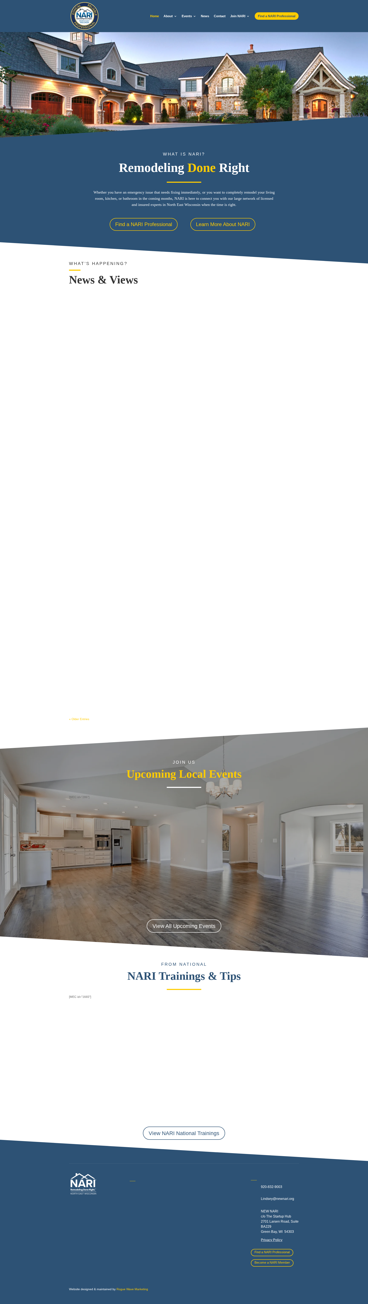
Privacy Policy (271, 1240)
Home (154, 16)
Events (187, 16)
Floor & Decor (140, 1243)
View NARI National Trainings (184, 1133)
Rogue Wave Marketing (132, 1289)
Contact (220, 16)
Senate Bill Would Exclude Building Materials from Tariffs (119, 301)
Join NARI (237, 16)
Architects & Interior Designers (152, 1204)
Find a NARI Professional (143, 224)
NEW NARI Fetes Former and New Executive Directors (117, 490)
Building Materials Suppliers (151, 1214)
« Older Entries (79, 719)
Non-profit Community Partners (213, 1207)
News (205, 16)
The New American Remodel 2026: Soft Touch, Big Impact (119, 679)
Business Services (144, 1223)
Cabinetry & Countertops (148, 1233)
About (168, 16)
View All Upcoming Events (184, 926)
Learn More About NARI (223, 224)
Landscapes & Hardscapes (210, 1198)
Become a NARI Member (272, 1262)
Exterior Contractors (205, 1233)
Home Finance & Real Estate (212, 1189)
